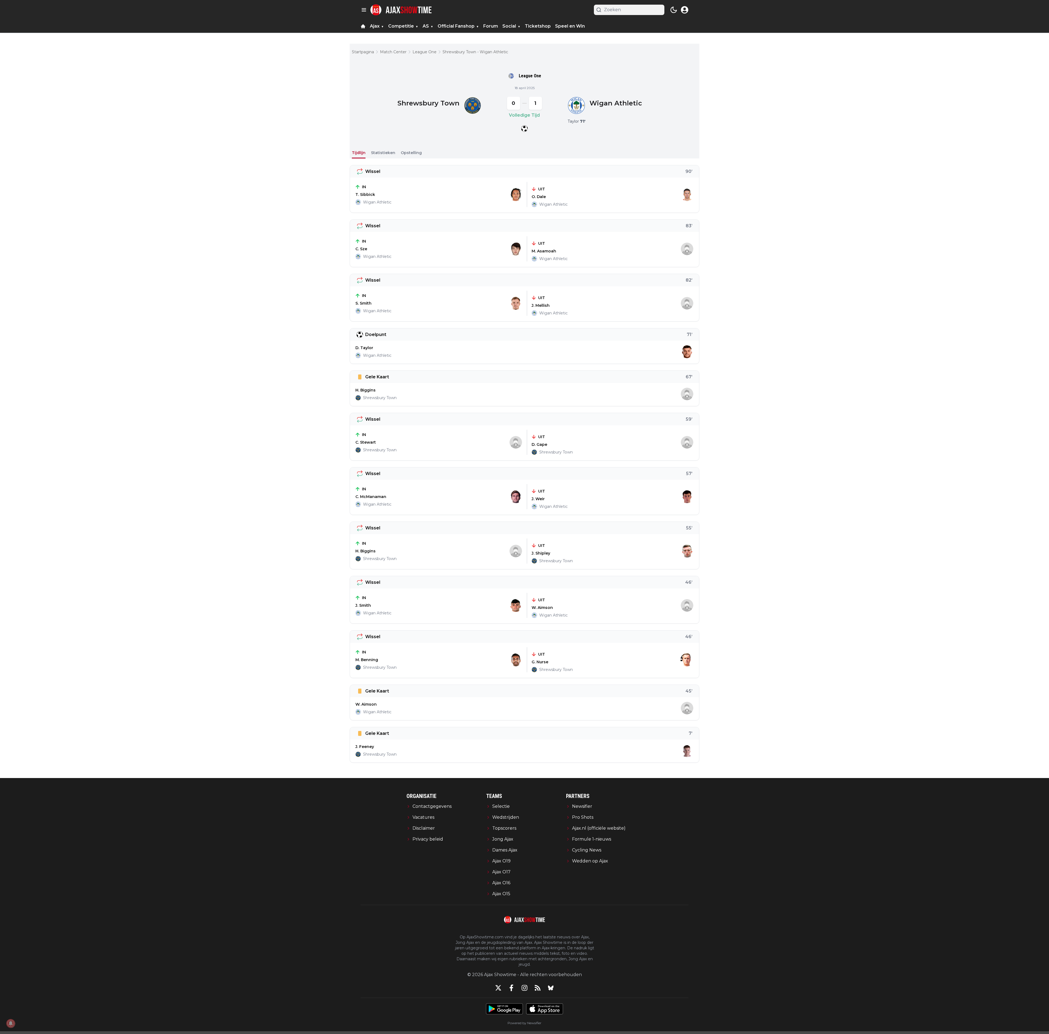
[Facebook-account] (511, 988)
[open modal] (684, 10)
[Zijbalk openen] (364, 10)
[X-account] (498, 988)
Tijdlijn (359, 152)
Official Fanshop (456, 26)
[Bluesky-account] (550, 988)
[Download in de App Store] (544, 1008)
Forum (490, 26)
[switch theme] (673, 10)
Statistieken (383, 152)
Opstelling (411, 152)
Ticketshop (538, 26)
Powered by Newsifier (524, 1023)
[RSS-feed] (537, 988)
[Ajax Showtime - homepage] (401, 9)
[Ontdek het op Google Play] (504, 1008)
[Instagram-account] (524, 988)
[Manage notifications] (10, 1023)
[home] (363, 26)
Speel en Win (570, 26)
